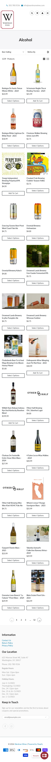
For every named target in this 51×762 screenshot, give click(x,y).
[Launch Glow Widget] (44, 755)
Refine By (31, 52)
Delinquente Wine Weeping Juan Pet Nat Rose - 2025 (38, 361)
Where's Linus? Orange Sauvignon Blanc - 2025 (36, 504)
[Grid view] (43, 59)
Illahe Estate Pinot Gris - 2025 (36, 596)
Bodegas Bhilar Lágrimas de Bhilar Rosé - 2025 (13, 134)
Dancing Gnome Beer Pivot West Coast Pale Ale (13, 227)
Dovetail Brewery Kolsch (12, 270)
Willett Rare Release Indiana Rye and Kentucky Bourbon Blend (13, 410)
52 (34, 620)
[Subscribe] (46, 717)
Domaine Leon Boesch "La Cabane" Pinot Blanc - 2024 (13, 596)
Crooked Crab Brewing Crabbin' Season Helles (36, 179)
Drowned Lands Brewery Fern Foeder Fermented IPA (37, 271)
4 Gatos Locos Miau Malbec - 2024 (38, 456)
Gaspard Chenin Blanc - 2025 (11, 549)
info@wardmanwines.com (34, 5)
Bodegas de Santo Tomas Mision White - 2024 (12, 89)
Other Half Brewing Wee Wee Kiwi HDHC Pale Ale (12, 504)
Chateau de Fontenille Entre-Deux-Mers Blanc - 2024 (12, 458)
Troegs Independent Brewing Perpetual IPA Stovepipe (11, 180)
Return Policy (7, 643)
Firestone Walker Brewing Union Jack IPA (37, 134)
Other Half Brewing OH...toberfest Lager (35, 409)
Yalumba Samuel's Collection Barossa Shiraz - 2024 (37, 550)
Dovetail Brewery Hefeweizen (33, 227)
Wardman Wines (21, 744)
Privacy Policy (7, 645)
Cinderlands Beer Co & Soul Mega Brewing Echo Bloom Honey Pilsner (13, 363)
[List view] (47, 59)
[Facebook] (5, 726)
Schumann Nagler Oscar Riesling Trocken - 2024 (36, 89)
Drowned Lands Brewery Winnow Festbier (36, 316)
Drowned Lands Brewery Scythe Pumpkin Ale (12, 316)
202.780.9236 (14, 5)
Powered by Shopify (35, 744)
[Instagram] (11, 726)
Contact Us (6, 640)
